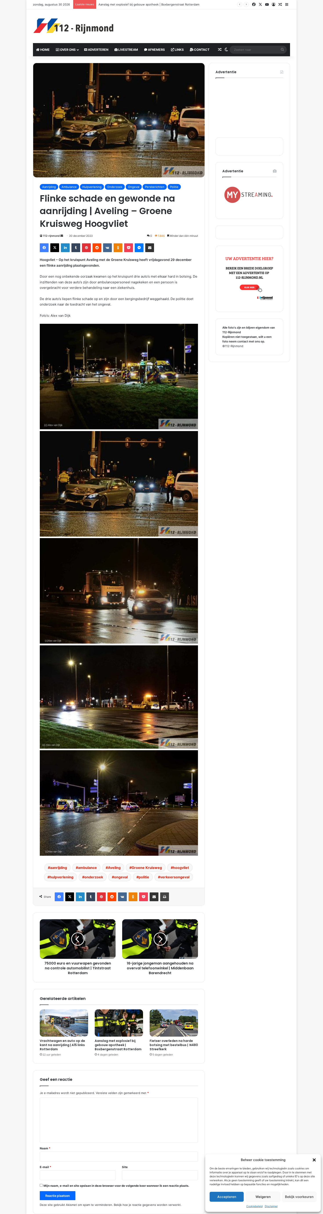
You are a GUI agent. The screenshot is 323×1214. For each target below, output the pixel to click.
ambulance (87, 867)
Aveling (114, 867)
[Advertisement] (205, 23)
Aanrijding (49, 187)
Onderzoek (114, 187)
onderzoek (93, 877)
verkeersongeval (174, 877)
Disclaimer (271, 1206)
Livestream (128, 49)
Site (125, 1167)
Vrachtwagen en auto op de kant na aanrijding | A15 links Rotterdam (62, 1045)
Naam (45, 1148)
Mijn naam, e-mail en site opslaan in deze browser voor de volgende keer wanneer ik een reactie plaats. (116, 1185)
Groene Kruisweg (147, 867)
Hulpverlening (92, 187)
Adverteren (97, 49)
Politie (174, 187)
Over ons (67, 49)
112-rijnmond (51, 235)
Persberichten (154, 187)
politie (144, 877)
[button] (314, 1160)
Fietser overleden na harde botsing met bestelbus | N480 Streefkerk (146, 4)
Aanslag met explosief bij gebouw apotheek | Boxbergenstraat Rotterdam (118, 1045)
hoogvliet (181, 867)
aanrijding (58, 867)
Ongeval (133, 187)
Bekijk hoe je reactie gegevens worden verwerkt (147, 1205)
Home (45, 49)
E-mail (45, 1167)
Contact (201, 49)
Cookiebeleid (254, 1206)
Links (179, 49)
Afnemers (156, 49)
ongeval (121, 877)
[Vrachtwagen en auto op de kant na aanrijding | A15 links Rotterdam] (64, 1023)
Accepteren (226, 1197)
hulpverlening (61, 877)
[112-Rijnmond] (73, 26)
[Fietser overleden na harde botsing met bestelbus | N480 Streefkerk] (174, 1023)
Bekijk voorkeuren (299, 1197)
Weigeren (263, 1197)
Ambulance (69, 187)
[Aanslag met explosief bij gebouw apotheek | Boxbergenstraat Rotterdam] (119, 1023)
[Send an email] (61, 235)
